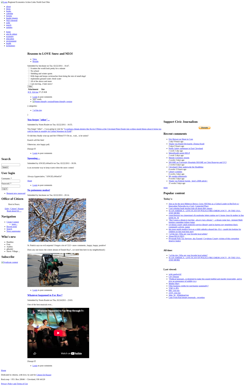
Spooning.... (33, 158)
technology (10, 46)
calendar (9, 13)
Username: (6, 178)
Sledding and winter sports (41, 73)
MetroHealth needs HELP (179, 153)
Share (29, 181)
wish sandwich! (175, 274)
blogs (8, 9)
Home (3, 370)
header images (12, 18)
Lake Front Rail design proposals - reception (187, 297)
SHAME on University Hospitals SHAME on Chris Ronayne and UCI (197, 162)
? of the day (37, 110)
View (35, 59)
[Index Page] (4, 2)
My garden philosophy (178, 176)
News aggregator (13, 231)
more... (14, 224)
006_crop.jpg (174, 290)
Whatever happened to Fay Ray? (45, 295)
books (8, 11)
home (8, 32)
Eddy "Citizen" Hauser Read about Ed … (14, 210)
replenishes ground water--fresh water (45, 79)
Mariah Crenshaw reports (179, 158)
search (8, 25)
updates (9, 27)
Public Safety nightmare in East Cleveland (186, 148)
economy (10, 36)
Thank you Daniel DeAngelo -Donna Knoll (186, 144)
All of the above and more (41, 81)
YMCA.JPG (174, 288)
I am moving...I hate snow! (41, 84)
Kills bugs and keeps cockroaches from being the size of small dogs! (58, 76)
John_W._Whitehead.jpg (179, 295)
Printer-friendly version (62, 101)
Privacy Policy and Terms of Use (14, 384)
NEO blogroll (11, 20)
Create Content (13, 222)
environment (11, 41)
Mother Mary (174, 283)
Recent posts (12, 226)
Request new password (16, 193)
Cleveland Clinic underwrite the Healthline (186, 167)
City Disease (174, 276)
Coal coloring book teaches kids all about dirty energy (190, 208)
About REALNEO (176, 236)
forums (9, 16)
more (166, 188)
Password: (6, 183)
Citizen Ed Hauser (43, 375)
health (8, 43)
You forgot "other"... (38, 119)
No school (34, 71)
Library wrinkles (175, 172)
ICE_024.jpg (33, 92)
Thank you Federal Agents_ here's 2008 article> (188, 181)
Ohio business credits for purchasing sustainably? (189, 286)
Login (35, 97)
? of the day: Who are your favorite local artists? (188, 234)
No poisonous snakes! (38, 190)
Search (9, 229)
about (8, 6)
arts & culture (11, 34)
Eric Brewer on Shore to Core (181, 139)
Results (35, 61)
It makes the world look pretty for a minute (47, 68)
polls (8, 23)
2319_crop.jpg (174, 293)
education (10, 39)
